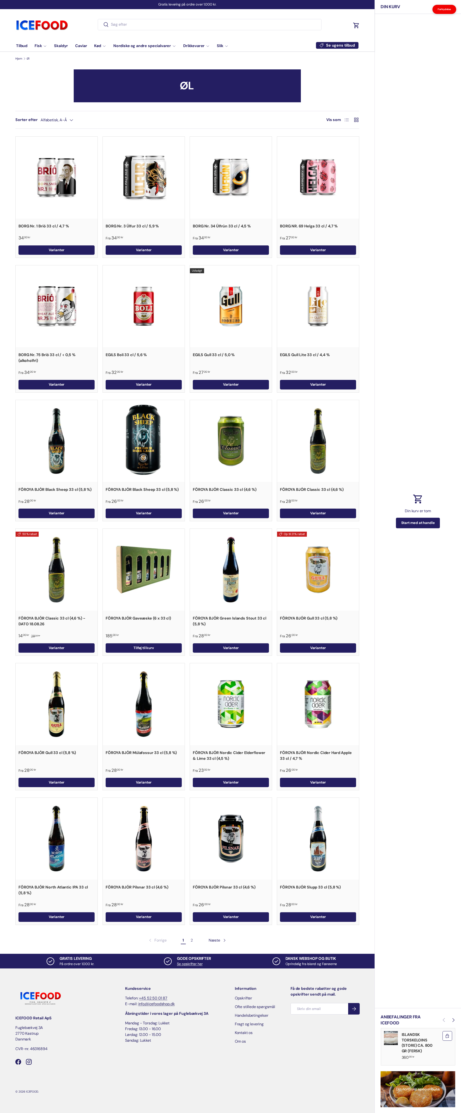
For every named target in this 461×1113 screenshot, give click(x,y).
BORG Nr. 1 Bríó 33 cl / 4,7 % (43, 226)
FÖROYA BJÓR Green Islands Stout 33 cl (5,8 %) (229, 621)
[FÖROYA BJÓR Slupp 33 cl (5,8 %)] (318, 839)
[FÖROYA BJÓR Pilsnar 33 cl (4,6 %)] (144, 839)
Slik (220, 45)
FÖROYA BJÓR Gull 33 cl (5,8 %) (308, 618)
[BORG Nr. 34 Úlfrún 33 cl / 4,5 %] (231, 178)
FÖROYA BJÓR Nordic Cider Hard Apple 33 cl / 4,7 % (316, 755)
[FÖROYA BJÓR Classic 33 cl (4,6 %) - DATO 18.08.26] (56, 570)
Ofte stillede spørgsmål (255, 1006)
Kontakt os (244, 1032)
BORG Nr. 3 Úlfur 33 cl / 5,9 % (132, 226)
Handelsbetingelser (251, 1015)
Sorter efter (26, 119)
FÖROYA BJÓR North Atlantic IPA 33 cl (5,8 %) (53, 890)
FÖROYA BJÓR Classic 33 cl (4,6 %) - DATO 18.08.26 (51, 621)
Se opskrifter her (189, 964)
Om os (240, 1041)
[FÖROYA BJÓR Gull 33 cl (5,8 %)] (318, 570)
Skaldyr (61, 45)
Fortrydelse (444, 9)
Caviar (81, 45)
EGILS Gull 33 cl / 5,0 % (214, 354)
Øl (28, 58)
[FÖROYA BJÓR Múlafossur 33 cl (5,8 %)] (144, 704)
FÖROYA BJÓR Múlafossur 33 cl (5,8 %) (141, 752)
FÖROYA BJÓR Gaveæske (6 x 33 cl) (138, 618)
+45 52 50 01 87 (153, 998)
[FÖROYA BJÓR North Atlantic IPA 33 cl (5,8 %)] (56, 839)
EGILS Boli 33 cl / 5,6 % (126, 354)
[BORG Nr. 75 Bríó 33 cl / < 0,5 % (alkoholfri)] (56, 306)
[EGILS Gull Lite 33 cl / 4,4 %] (318, 306)
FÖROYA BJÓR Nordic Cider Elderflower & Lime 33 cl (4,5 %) (229, 755)
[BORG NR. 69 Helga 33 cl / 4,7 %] (318, 178)
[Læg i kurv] (447, 1036)
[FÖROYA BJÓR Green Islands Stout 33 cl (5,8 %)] (231, 570)
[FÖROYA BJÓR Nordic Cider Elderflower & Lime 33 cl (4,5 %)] (231, 704)
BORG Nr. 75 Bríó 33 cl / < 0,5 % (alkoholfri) (46, 357)
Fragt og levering (249, 1024)
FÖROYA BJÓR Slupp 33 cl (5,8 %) (310, 887)
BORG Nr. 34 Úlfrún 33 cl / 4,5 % (222, 226)
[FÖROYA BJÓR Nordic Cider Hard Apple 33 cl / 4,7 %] (318, 704)
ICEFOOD (32, 1092)
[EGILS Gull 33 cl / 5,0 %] (231, 306)
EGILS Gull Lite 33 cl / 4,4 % (304, 354)
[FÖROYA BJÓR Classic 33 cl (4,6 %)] (231, 441)
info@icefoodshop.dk (156, 1003)
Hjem (18, 58)
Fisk (38, 45)
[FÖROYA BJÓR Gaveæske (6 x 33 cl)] (144, 570)
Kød (97, 45)
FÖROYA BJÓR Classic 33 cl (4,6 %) (224, 489)
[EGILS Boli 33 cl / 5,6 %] (144, 306)
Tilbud (21, 45)
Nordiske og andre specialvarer (142, 45)
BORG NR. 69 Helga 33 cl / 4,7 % (309, 226)
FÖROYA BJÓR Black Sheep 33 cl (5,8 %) (54, 489)
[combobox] (209, 24)
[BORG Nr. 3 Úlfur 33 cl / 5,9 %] (144, 178)
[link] (157, 940)
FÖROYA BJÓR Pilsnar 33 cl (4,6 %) (137, 887)
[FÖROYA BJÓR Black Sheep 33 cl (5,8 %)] (56, 441)
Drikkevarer (194, 45)
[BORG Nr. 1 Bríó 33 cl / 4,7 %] (56, 178)
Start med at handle (418, 522)
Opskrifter (243, 998)
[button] (356, 25)
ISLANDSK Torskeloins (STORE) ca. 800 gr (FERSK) (417, 1042)
